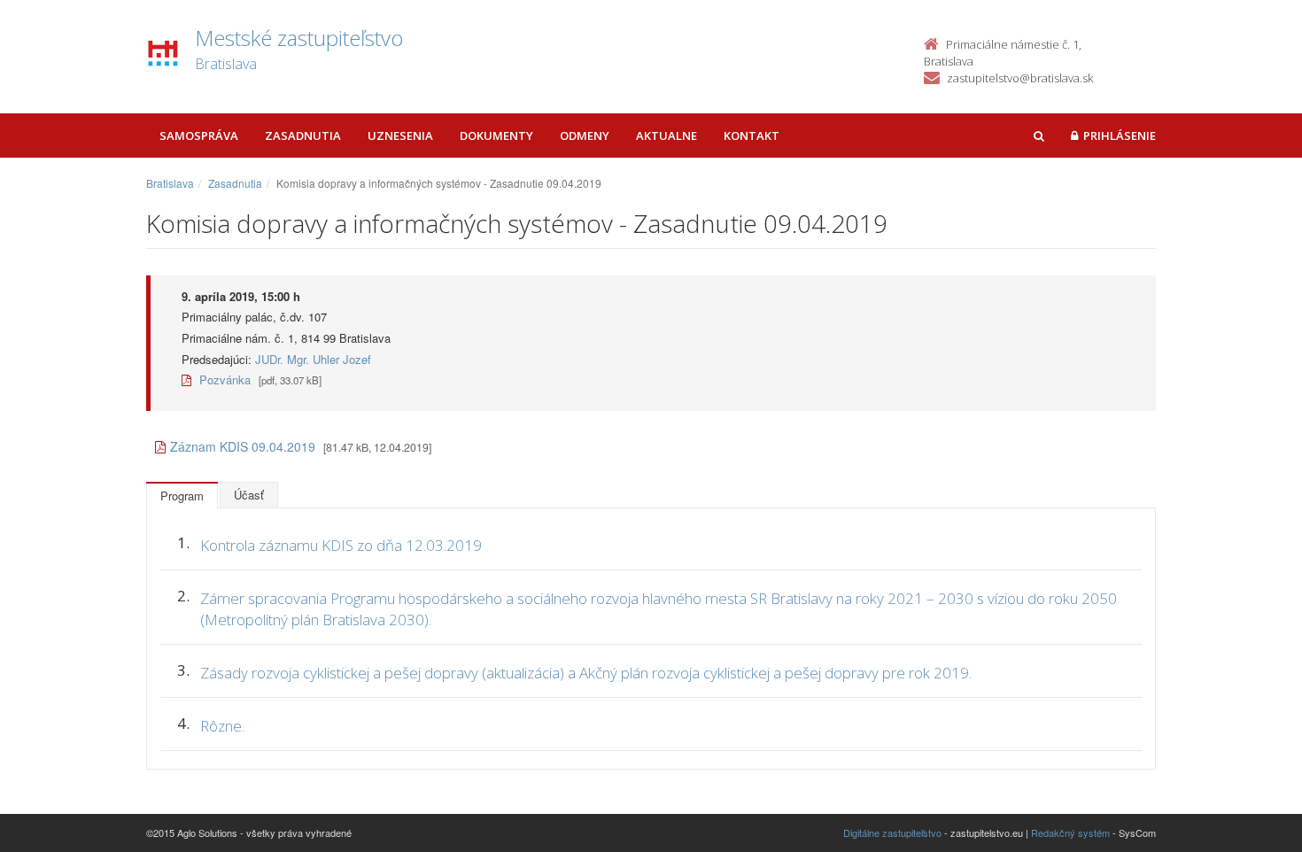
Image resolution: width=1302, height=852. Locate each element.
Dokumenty (496, 135)
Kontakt (751, 135)
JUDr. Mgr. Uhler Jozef (313, 359)
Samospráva (198, 135)
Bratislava (170, 182)
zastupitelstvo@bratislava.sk (1020, 78)
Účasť (249, 494)
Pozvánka (223, 379)
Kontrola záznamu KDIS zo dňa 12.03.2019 (341, 545)
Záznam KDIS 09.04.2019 (242, 446)
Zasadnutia (303, 135)
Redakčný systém (1070, 832)
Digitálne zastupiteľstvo (892, 832)
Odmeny (584, 135)
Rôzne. (222, 726)
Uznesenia (400, 135)
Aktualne (666, 135)
